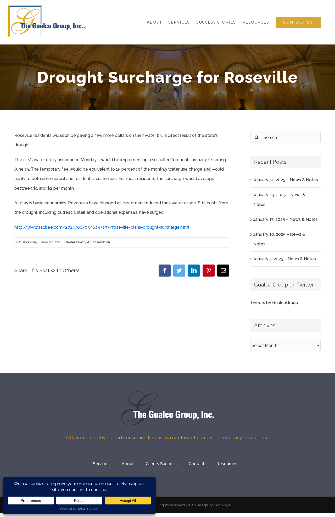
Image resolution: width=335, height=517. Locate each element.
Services (101, 463)
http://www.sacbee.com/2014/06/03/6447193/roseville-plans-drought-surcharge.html (101, 227)
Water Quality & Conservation (88, 242)
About (128, 463)
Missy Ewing (28, 242)
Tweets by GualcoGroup (274, 302)
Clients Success (161, 463)
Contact (196, 463)
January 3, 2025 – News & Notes (284, 258)
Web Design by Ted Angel (210, 505)
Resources (226, 463)
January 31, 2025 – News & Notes (285, 179)
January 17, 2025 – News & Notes (285, 219)
